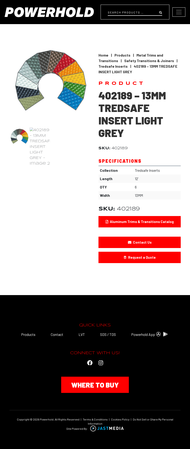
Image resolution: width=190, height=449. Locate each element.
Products (122, 55)
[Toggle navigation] (178, 12)
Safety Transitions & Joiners (149, 60)
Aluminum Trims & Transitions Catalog (141, 222)
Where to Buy (95, 385)
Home (103, 55)
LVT (82, 334)
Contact (57, 334)
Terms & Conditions (95, 419)
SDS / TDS (108, 334)
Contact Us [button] (142, 242)
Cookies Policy (120, 419)
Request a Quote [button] (141, 257)
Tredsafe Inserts (113, 66)
